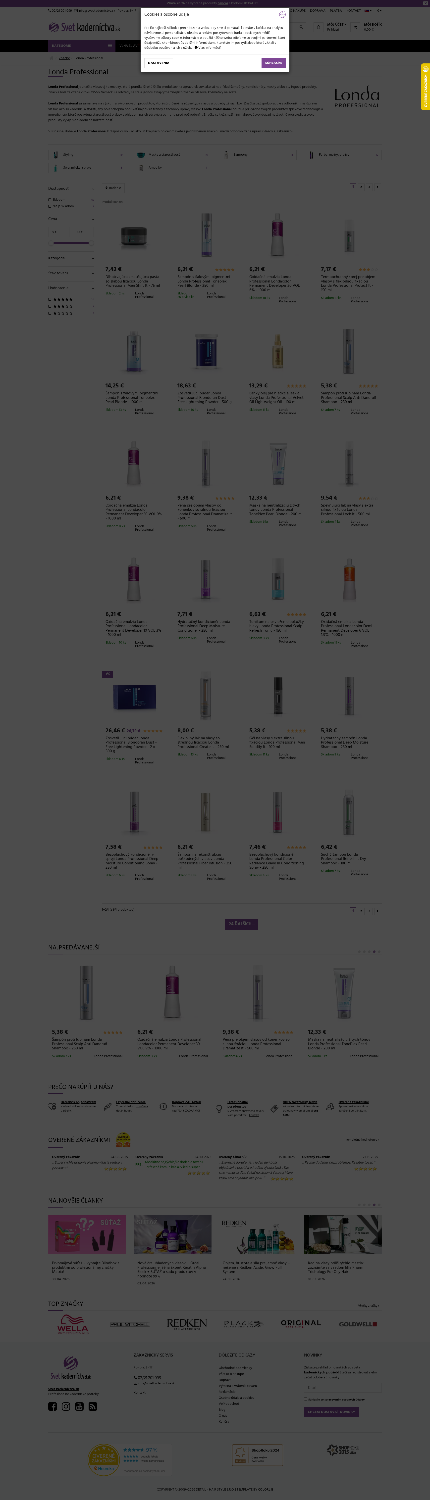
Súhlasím (273, 63)
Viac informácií (209, 48)
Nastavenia (158, 63)
